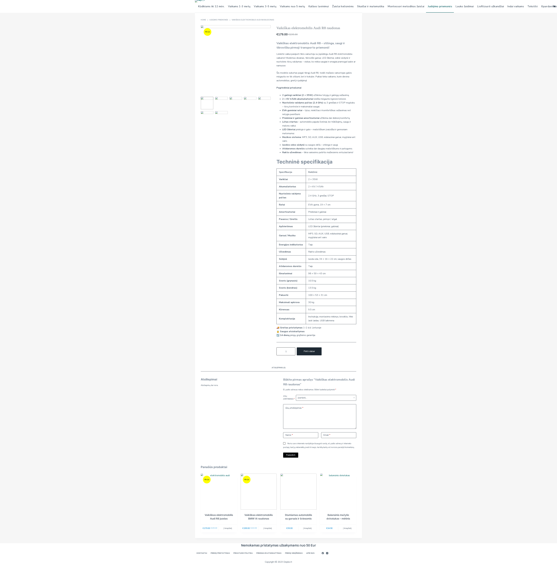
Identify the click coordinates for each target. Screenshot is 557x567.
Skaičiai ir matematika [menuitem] (370, 6)
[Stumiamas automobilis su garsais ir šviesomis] (298, 492)
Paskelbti (290, 455)
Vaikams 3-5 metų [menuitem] (265, 6)
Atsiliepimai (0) (278, 368)
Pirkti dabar (309, 351)
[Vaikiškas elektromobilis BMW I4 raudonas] (259, 492)
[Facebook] (323, 553)
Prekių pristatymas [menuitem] (220, 553)
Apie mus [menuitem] (310, 553)
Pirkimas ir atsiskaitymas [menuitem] (268, 553)
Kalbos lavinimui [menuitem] (319, 6)
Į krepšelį (228, 528)
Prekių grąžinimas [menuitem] (294, 553)
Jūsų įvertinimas (289, 397)
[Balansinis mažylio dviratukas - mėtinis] (338, 492)
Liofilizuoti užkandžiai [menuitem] (490, 6)
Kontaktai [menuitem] (202, 553)
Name (289, 435)
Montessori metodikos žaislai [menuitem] (406, 6)
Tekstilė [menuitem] (532, 6)
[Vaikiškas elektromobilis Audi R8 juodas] (219, 492)
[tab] (278, 367)
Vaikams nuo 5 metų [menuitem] (292, 6)
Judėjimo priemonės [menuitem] (440, 6)
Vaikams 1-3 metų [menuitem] (239, 6)
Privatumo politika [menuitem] (243, 553)
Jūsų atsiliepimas (294, 407)
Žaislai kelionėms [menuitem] (343, 6)
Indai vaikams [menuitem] (515, 6)
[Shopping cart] (554, 6)
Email (326, 435)
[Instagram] (327, 553)
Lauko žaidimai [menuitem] (465, 6)
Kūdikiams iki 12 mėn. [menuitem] (211, 6)
